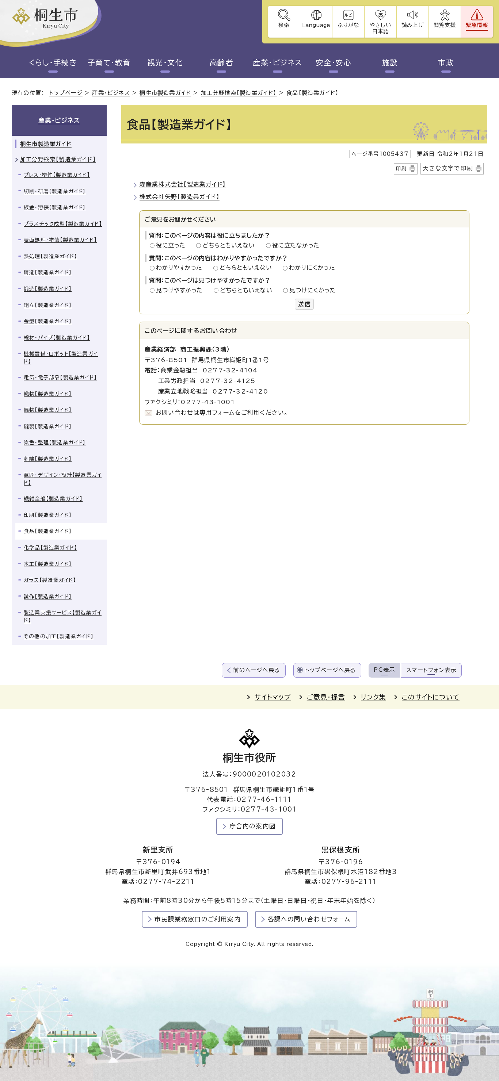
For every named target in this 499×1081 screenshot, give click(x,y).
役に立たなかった (296, 245)
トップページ (66, 93)
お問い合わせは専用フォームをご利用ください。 (222, 412)
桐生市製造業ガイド (165, 93)
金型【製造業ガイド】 (48, 321)
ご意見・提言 (326, 697)
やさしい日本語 (380, 28)
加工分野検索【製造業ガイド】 (239, 93)
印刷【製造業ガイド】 (48, 515)
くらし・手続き (53, 62)
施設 (390, 62)
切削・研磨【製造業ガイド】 (55, 191)
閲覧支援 (445, 25)
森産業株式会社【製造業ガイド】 (183, 184)
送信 (304, 304)
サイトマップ (273, 697)
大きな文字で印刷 (448, 168)
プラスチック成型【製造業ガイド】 (63, 223)
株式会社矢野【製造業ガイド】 (180, 197)
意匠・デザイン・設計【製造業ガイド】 (63, 478)
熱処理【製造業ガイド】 (50, 256)
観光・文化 (165, 62)
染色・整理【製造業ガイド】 (55, 442)
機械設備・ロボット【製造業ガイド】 (61, 357)
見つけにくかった (312, 290)
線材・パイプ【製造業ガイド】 (57, 337)
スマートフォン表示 (431, 670)
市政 (446, 62)
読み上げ (412, 25)
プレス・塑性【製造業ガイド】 (57, 174)
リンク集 (373, 697)
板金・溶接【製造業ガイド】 (55, 207)
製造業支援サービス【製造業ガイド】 (63, 616)
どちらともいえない (230, 245)
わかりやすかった (181, 268)
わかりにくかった (312, 268)
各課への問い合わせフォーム (309, 919)
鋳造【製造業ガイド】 (48, 272)
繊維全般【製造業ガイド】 (53, 498)
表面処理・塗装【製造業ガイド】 (60, 239)
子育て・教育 (109, 62)
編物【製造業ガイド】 (48, 410)
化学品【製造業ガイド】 (50, 547)
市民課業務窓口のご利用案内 (198, 919)
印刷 (401, 168)
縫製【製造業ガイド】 (48, 426)
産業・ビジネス (277, 62)
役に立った (173, 245)
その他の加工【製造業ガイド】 (59, 636)
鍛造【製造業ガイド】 (48, 288)
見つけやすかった (181, 290)
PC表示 (384, 669)
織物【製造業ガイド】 (48, 393)
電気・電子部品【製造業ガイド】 (60, 377)
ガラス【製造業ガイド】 (50, 580)
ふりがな (348, 25)
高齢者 (221, 62)
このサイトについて (431, 697)
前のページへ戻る (256, 670)
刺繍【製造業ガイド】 (48, 458)
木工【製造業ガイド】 (48, 564)
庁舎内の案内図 (252, 826)
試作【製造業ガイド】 (48, 596)
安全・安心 (334, 62)
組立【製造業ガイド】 (48, 305)
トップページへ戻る (330, 670)
